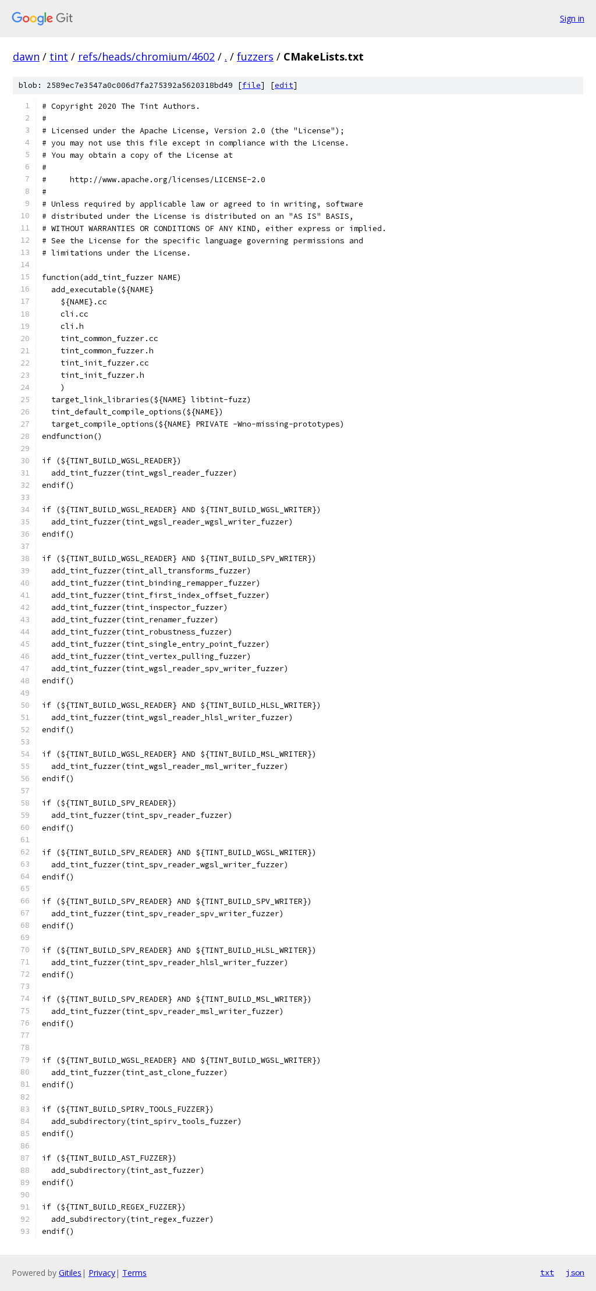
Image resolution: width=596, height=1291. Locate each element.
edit (284, 85)
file (251, 85)
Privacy (101, 1272)
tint (58, 56)
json (575, 1272)
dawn (26, 56)
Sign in (572, 18)
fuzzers (255, 56)
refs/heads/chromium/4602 (146, 56)
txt (547, 1272)
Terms (134, 1272)
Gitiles (70, 1272)
